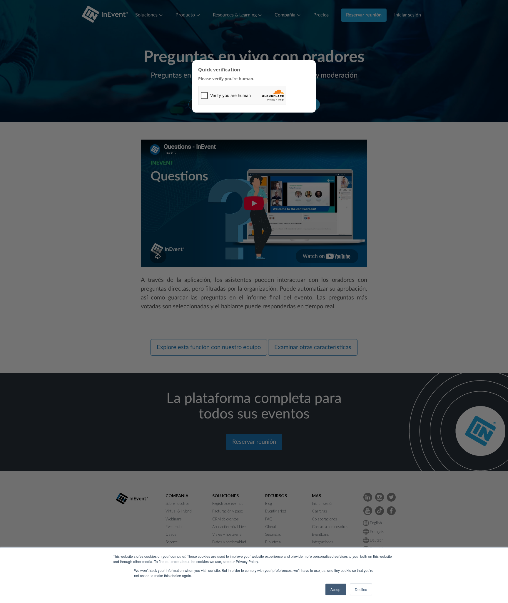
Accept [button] (335, 589)
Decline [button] (361, 589)
